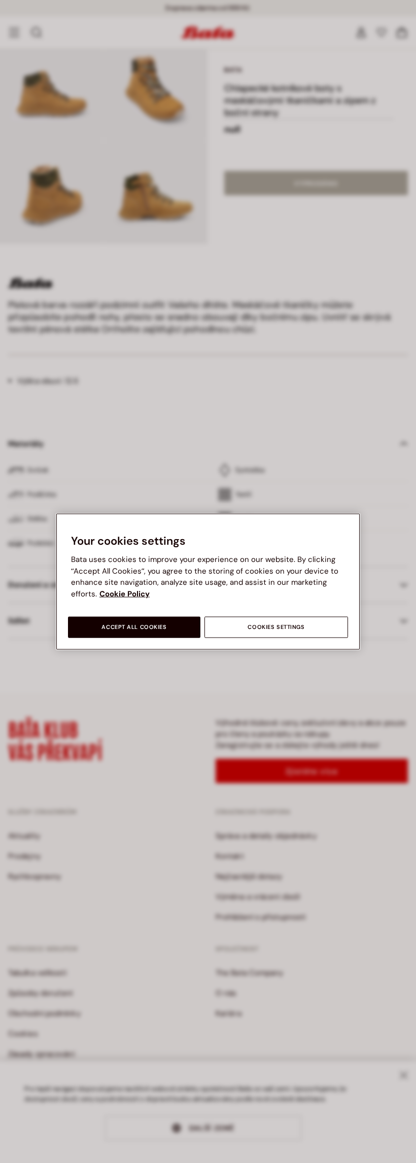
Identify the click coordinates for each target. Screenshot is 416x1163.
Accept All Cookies (133, 627)
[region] (208, 581)
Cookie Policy (124, 593)
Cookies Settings (276, 627)
